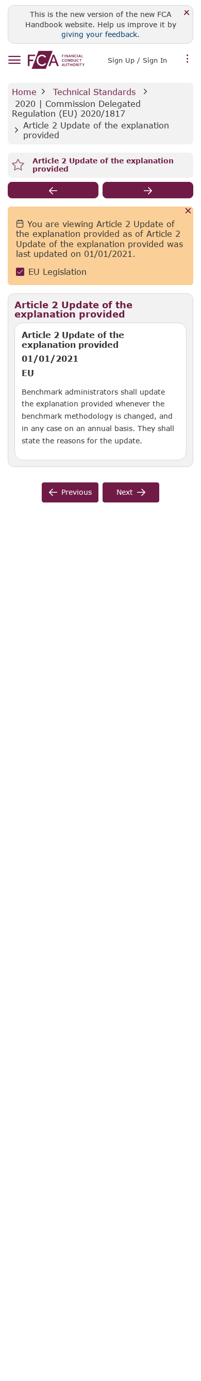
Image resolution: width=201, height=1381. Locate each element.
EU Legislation (57, 271)
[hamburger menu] (14, 60)
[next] (148, 190)
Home (24, 92)
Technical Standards (94, 92)
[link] (56, 60)
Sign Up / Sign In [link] (137, 60)
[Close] (186, 13)
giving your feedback (99, 34)
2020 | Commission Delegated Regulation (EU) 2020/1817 (78, 108)
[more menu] (187, 59)
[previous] (53, 190)
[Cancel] (188, 211)
